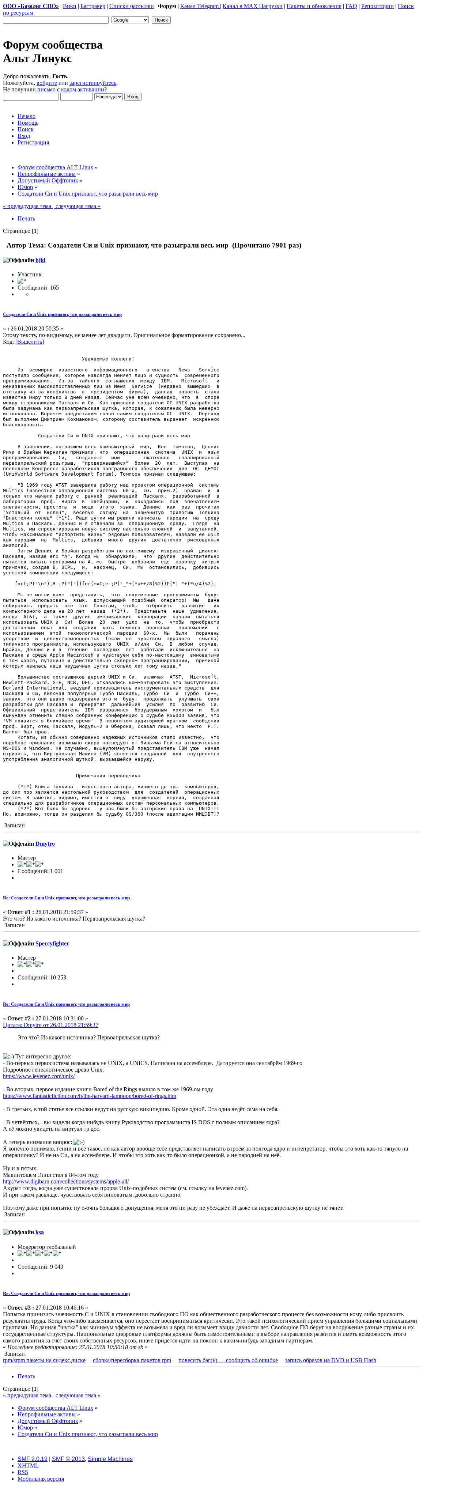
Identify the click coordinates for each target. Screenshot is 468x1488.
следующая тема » (77, 206)
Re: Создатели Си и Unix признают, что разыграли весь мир (66, 897)
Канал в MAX (241, 6)
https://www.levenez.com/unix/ (39, 1076)
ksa (39, 1232)
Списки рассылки (131, 6)
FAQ (351, 6)
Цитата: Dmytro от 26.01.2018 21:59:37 (50, 1025)
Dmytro (45, 844)
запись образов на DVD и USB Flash (330, 1360)
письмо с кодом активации (70, 89)
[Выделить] (29, 342)
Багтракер (92, 6)
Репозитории (377, 6)
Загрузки (271, 6)
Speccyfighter (52, 943)
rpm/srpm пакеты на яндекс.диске (44, 1360)
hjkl (40, 260)
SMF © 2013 (68, 1459)
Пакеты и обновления (314, 6)
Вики (69, 6)
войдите (47, 83)
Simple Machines (110, 1459)
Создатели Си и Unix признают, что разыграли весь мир (62, 314)
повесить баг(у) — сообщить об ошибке (228, 1360)
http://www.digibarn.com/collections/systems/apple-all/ (66, 1181)
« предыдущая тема (28, 206)
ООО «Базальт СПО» (31, 6)
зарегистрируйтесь (92, 83)
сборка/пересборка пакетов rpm (132, 1360)
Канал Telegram (200, 6)
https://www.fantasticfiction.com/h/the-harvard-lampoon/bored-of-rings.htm (89, 1096)
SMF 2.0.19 (33, 1459)
